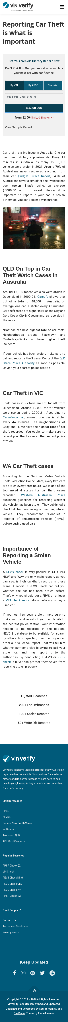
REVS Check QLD (12, 883)
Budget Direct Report (34, 176)
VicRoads (8, 829)
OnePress (19, 1013)
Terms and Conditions (15, 926)
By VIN (14, 85)
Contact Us (9, 920)
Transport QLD (11, 835)
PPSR (6, 811)
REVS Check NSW (13, 877)
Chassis (53, 85)
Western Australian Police (43, 495)
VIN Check (8, 871)
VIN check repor (17, 600)
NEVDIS (7, 817)
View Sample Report (18, 127)
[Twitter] (42, 973)
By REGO (33, 85)
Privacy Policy (11, 932)
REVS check (15, 572)
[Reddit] (52, 973)
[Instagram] (23, 973)
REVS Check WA (12, 889)
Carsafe (42, 296)
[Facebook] (14, 973)
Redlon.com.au (48, 1008)
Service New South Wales (17, 823)
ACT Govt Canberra (14, 841)
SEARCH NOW (34, 108)
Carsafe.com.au (13, 417)
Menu (62, 7)
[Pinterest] (32, 973)
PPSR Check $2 (11, 865)
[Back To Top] (34, 990)
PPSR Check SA (12, 895)
